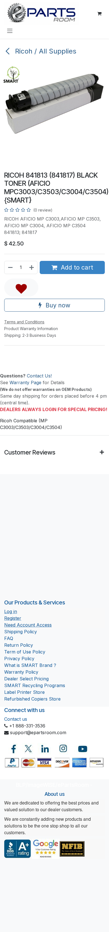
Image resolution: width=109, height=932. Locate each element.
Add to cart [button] (76, 267)
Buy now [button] (57, 305)
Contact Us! (39, 376)
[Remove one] (10, 267)
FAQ (8, 638)
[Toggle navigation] (9, 30)
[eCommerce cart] (99, 13)
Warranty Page (25, 382)
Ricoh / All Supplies (44, 51)
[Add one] (31, 267)
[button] (21, 287)
